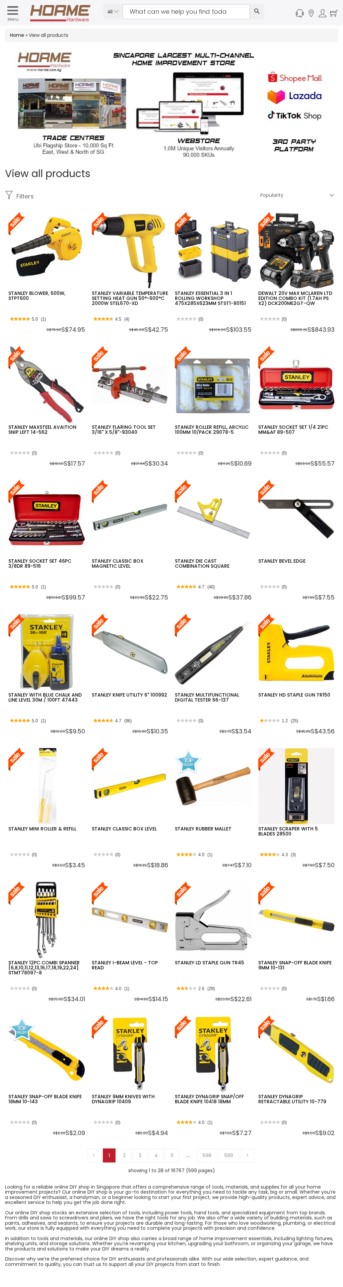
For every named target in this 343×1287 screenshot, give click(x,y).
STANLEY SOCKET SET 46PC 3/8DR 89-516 (39, 563)
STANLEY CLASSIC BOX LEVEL (124, 828)
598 (207, 1155)
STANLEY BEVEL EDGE (281, 561)
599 (228, 1155)
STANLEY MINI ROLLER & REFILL (42, 828)
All (111, 11)
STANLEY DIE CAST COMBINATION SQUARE (202, 563)
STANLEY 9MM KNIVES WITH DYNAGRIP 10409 (123, 1099)
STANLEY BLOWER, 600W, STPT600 (36, 296)
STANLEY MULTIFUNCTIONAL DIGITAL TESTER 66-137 (207, 697)
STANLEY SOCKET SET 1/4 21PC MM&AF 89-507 (293, 429)
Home (17, 35)
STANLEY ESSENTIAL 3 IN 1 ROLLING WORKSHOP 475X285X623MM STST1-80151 (210, 298)
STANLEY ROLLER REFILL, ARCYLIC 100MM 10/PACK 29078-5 (212, 429)
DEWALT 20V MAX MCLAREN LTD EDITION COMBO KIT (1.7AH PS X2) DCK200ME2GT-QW (295, 298)
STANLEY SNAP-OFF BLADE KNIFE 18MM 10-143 (45, 1099)
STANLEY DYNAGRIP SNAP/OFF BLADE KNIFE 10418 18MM (209, 1099)
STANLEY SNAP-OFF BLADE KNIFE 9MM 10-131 (295, 965)
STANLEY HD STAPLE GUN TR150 (294, 695)
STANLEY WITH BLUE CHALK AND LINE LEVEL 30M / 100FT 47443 (45, 697)
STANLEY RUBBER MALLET (203, 828)
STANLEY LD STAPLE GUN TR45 (209, 962)
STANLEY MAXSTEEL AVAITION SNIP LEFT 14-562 (42, 429)
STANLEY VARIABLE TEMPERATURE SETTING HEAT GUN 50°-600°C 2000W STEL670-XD (130, 298)
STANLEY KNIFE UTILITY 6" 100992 (129, 695)
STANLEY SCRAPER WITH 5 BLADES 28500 (288, 831)
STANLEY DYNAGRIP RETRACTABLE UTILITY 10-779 (292, 1099)
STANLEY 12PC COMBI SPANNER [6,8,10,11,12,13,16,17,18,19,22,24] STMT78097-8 (44, 967)
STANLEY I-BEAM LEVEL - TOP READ (125, 965)
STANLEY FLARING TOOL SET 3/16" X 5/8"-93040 (124, 429)
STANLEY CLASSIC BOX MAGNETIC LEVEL (117, 563)
